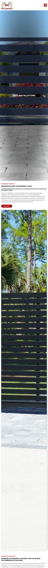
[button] (45, 5)
